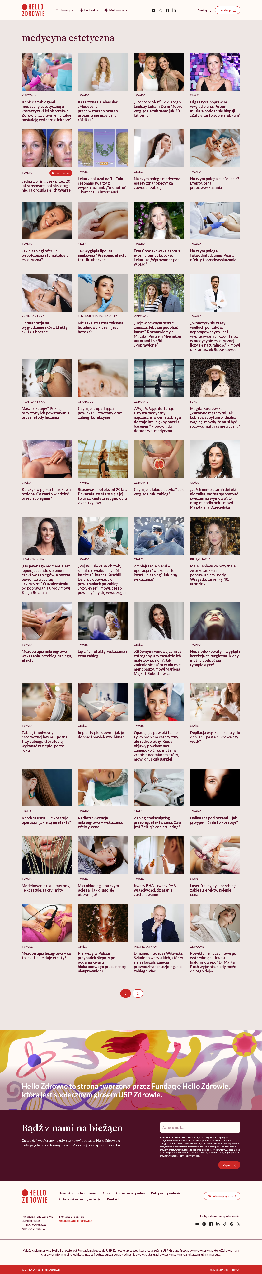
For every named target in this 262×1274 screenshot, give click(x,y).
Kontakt (113, 1199)
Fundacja (225, 10)
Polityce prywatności (189, 1155)
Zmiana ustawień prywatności (79, 1199)
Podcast (89, 10)
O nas (105, 1193)
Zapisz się (229, 1165)
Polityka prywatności (166, 1193)
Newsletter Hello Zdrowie (77, 1193)
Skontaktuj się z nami (222, 1196)
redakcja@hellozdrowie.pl (76, 1220)
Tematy (65, 10)
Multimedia (116, 10)
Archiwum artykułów (130, 1193)
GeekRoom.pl (231, 1269)
